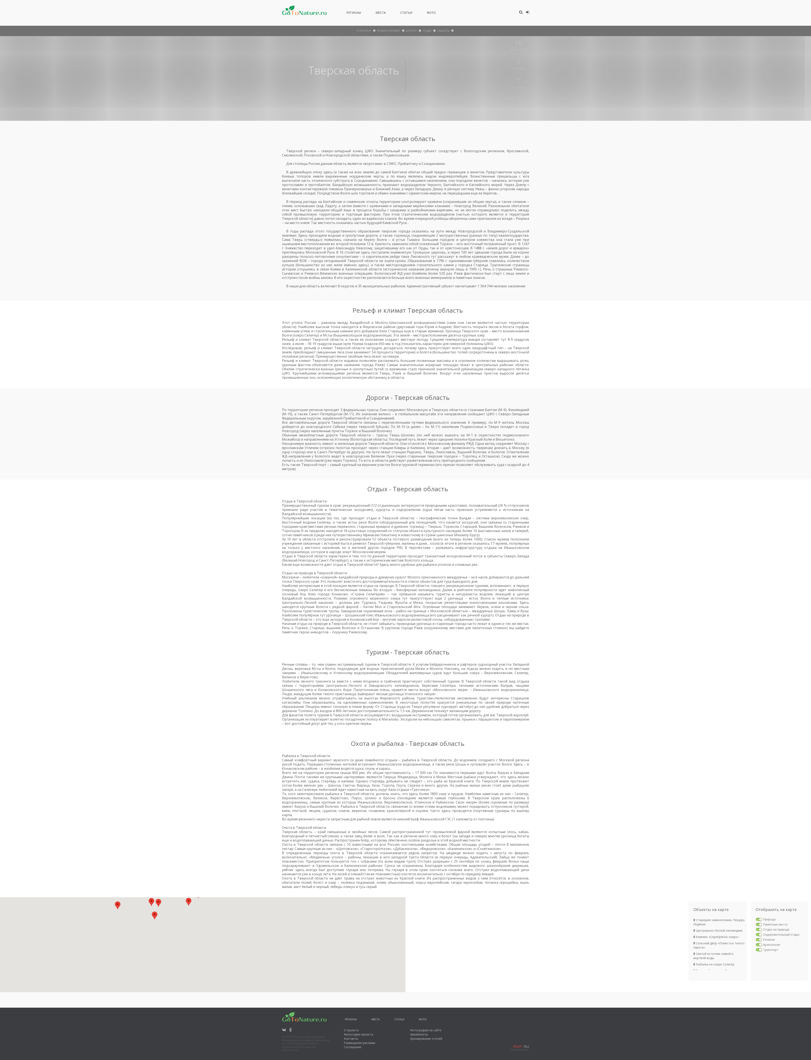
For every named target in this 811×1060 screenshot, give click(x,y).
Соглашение (352, 1047)
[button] (158, 903)
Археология (771, 945)
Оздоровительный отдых (781, 934)
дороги (411, 31)
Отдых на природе (776, 929)
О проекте (351, 1030)
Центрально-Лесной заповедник (719, 930)
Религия (769, 940)
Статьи (406, 13)
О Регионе (364, 31)
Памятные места (775, 924)
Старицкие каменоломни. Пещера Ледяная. (718, 922)
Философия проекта (358, 1034)
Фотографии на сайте (426, 1030)
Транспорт (770, 950)
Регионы (353, 13)
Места (381, 13)
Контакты (351, 1039)
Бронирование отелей (426, 1039)
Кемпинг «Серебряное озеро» (717, 937)
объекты (443, 31)
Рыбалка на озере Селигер (714, 964)
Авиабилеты (419, 1034)
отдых (427, 31)
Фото (431, 13)
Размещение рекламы (359, 1043)
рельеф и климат (388, 31)
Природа (769, 919)
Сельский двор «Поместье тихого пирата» (718, 945)
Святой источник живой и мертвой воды (713, 956)
